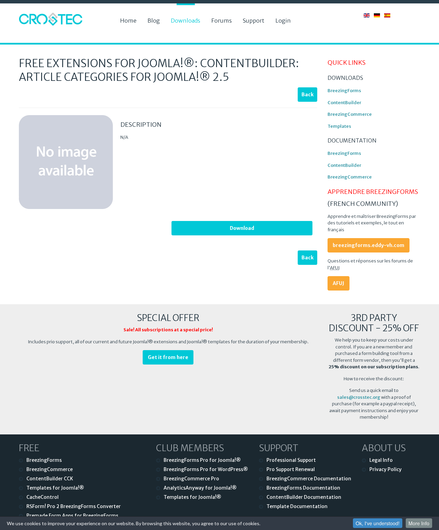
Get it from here (168, 357)
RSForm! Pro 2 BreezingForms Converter (73, 506)
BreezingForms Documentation (303, 488)
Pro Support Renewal (290, 469)
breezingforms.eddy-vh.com (368, 245)
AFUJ (338, 283)
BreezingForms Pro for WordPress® (206, 469)
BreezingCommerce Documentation (308, 479)
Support (253, 20)
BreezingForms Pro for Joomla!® (202, 460)
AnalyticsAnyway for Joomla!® (200, 488)
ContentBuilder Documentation (303, 497)
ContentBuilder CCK (49, 479)
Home (128, 20)
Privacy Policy (385, 469)
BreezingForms (344, 91)
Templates (339, 126)
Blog (153, 20)
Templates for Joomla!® (55, 488)
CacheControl (42, 497)
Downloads (185, 20)
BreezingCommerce (350, 114)
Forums (221, 20)
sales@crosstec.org (358, 397)
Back (307, 94)
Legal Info (381, 460)
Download (242, 228)
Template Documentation (297, 506)
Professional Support (291, 460)
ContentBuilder (344, 103)
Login (283, 20)
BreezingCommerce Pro (191, 479)
